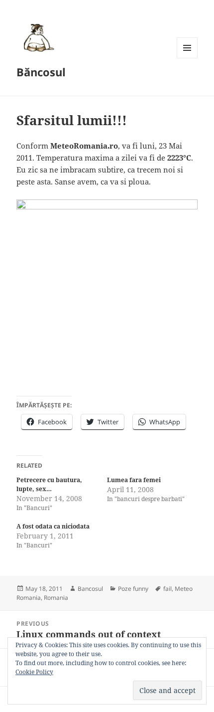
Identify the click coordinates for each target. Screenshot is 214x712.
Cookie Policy (34, 672)
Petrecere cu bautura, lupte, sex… (49, 484)
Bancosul (90, 588)
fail (167, 588)
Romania (56, 597)
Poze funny (133, 588)
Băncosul (41, 71)
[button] (37, 37)
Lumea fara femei (134, 480)
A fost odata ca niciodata (53, 526)
